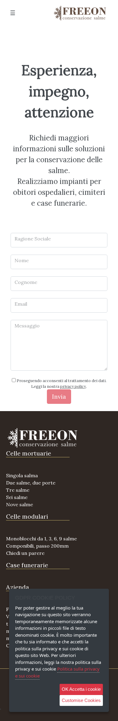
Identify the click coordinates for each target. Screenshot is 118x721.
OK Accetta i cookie (81, 689)
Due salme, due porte (30, 483)
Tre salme (17, 490)
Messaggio (27, 326)
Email (21, 304)
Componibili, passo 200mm (37, 546)
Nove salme (19, 504)
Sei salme (17, 497)
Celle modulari (27, 516)
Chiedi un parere (25, 553)
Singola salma (22, 475)
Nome (22, 260)
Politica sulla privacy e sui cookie (57, 672)
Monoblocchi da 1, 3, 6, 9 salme (41, 539)
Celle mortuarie (28, 453)
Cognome (26, 282)
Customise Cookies (81, 700)
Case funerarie (27, 565)
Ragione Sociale (33, 239)
